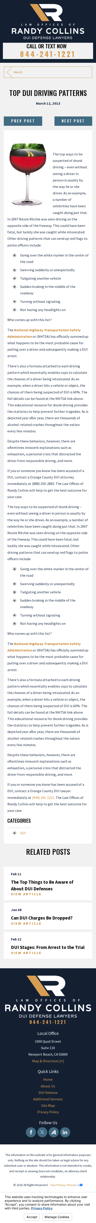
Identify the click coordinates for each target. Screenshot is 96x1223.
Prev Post (23, 121)
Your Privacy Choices (63, 1185)
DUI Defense (48, 1092)
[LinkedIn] (65, 1132)
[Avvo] (54, 1132)
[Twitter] (42, 1132)
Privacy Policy (48, 1112)
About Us (48, 1086)
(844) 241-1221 (43, 797)
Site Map (48, 1105)
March (18, 72)
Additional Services (48, 1099)
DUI (23, 833)
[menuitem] (48, 1079)
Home (48, 1079)
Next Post (73, 121)
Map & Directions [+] (48, 1061)
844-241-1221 (48, 53)
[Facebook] (31, 1132)
